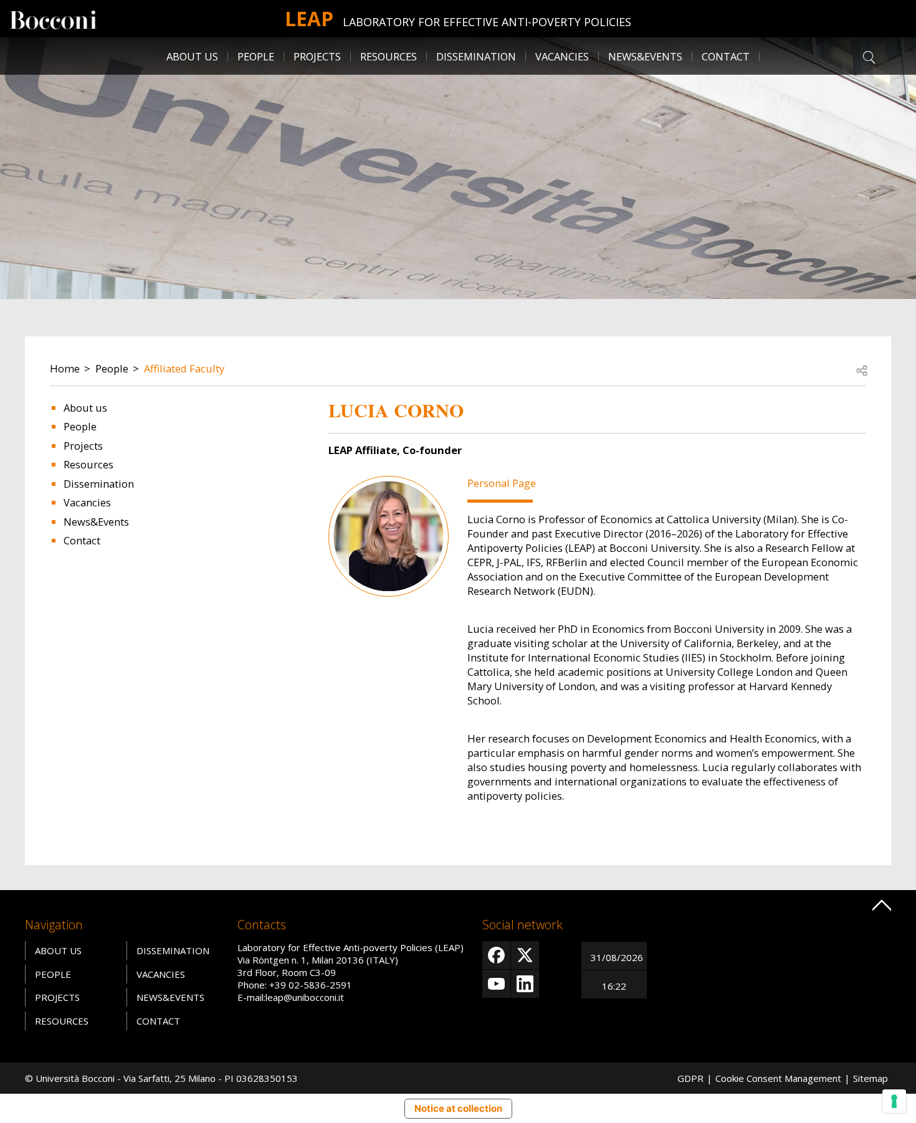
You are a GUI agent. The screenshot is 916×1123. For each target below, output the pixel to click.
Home (65, 368)
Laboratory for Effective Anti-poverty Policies (487, 21)
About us (85, 407)
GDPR (690, 1078)
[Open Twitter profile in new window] (525, 955)
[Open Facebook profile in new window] (496, 955)
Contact (726, 56)
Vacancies (87, 502)
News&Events (645, 56)
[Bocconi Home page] (53, 18)
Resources (88, 464)
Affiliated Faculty (184, 368)
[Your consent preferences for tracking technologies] (894, 1101)
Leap (309, 18)
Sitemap (870, 1078)
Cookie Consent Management (778, 1078)
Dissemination (476, 56)
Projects (83, 445)
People (111, 368)
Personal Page (501, 483)
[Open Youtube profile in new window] (496, 984)
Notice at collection (458, 1108)
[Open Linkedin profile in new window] (525, 984)
